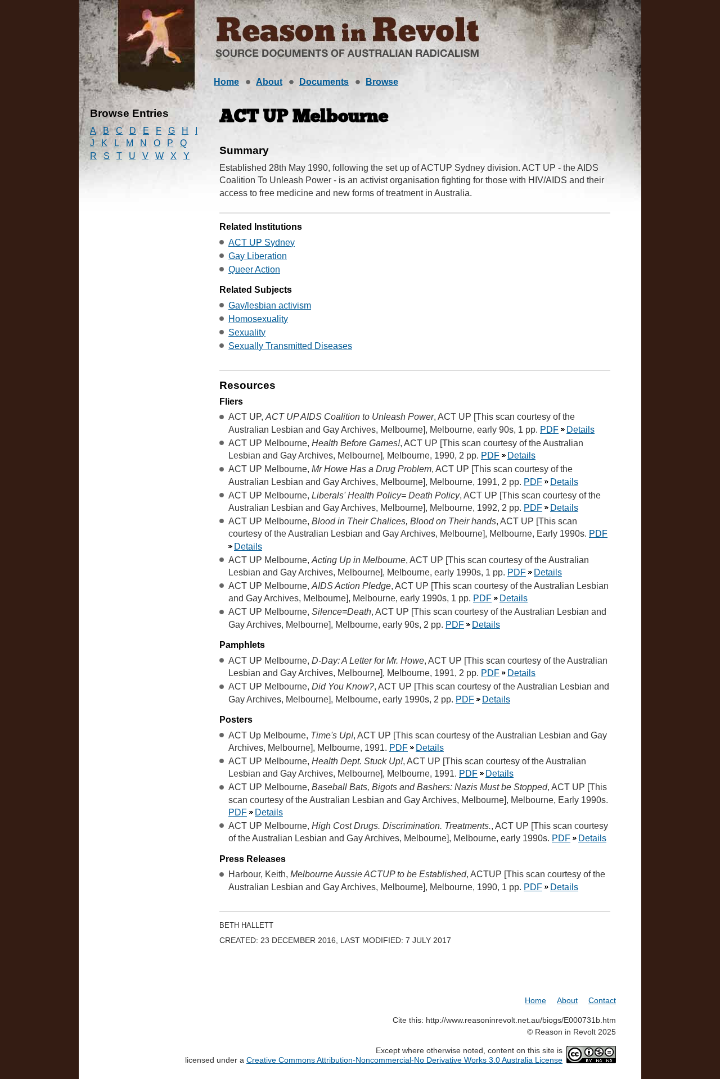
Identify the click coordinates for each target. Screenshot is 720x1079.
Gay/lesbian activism (269, 305)
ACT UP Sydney (261, 242)
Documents (324, 82)
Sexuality (247, 332)
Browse (382, 82)
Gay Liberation (257, 256)
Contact (602, 1000)
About (269, 82)
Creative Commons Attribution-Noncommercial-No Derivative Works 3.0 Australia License (404, 1059)
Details (580, 429)
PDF (549, 429)
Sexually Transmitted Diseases (290, 346)
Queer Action (254, 269)
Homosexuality (258, 319)
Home (226, 82)
